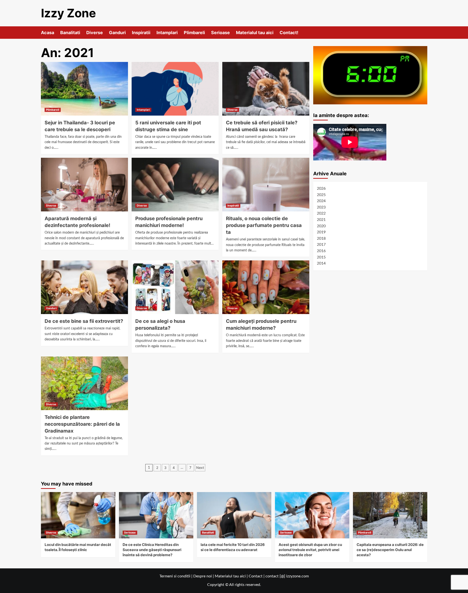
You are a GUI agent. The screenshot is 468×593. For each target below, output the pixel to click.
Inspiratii (141, 32)
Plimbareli (194, 32)
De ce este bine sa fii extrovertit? (84, 321)
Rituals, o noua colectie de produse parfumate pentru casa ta (264, 225)
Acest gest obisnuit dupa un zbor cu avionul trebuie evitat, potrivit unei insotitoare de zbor (310, 549)
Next (200, 467)
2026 (321, 188)
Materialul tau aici (254, 32)
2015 (321, 257)
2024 (321, 201)
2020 (321, 226)
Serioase (220, 32)
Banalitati (70, 32)
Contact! (289, 32)
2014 (321, 263)
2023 (321, 207)
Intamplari (167, 32)
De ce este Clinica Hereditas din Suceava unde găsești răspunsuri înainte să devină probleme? (152, 549)
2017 (321, 245)
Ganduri (117, 32)
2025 (321, 195)
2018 (321, 238)
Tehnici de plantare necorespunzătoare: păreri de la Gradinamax (82, 424)
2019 (321, 232)
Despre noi (202, 576)
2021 (321, 220)
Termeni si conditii (174, 576)
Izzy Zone (68, 13)
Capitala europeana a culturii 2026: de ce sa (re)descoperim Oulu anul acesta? (390, 549)
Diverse (94, 32)
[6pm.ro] (370, 75)
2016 (321, 251)
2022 (321, 214)
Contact (256, 576)
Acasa (47, 32)
